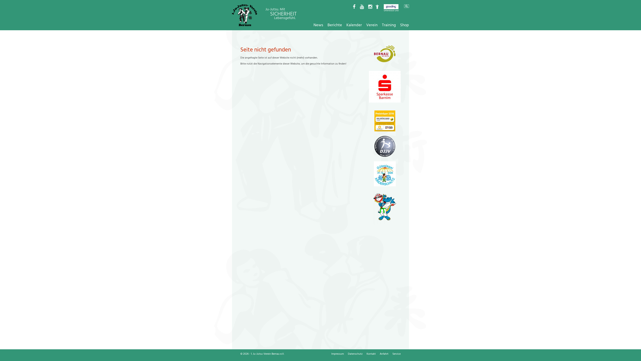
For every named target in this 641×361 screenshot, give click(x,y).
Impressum (337, 353)
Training (389, 25)
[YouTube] (362, 7)
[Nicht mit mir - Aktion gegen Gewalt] (385, 223)
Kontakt (371, 353)
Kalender (354, 25)
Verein (372, 25)
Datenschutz (355, 353)
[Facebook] (354, 7)
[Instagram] (370, 7)
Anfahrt (384, 353)
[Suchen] (406, 6)
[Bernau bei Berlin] (384, 61)
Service (396, 353)
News (318, 25)
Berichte (335, 25)
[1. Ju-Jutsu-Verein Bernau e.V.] (244, 25)
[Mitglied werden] (377, 7)
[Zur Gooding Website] (391, 8)
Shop (404, 25)
